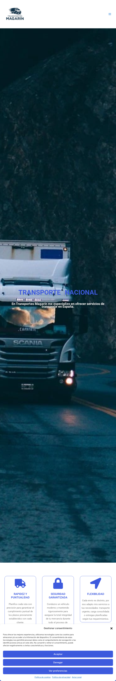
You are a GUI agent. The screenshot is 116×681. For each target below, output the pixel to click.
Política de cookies (43, 677)
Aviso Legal (77, 677)
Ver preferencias (58, 670)
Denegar (58, 662)
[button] (111, 628)
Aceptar (58, 654)
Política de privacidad (61, 677)
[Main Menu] (110, 14)
